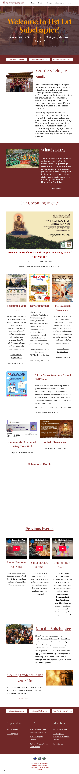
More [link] (69, 3)
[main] (39, 30)
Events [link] (40, 3)
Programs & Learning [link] (54, 3)
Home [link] (33, 3)
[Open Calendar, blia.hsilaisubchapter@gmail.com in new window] (69, 470)
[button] (76, 2)
